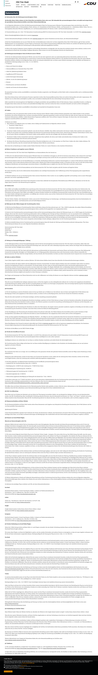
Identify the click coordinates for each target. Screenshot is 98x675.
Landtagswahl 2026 (33, 4)
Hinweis (22, 667)
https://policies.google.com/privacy (26, 510)
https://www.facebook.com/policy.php (26, 494)
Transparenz (34, 6)
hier (33, 328)
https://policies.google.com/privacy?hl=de (15, 640)
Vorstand (50, 4)
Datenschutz (8, 5)
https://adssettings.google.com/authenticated (54, 648)
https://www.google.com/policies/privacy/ (27, 648)
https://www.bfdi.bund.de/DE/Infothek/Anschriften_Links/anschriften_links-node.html (27, 382)
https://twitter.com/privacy (23, 502)
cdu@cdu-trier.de (86, 32)
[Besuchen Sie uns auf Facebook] (75, 2)
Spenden (43, 4)
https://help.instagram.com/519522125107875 (29, 520)
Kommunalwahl (66, 4)
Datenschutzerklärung (28, 663)
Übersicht (23, 665)
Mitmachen (19, 6)
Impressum (7, 3)
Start (17, 4)
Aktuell (23, 4)
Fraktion (57, 4)
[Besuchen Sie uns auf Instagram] (78, 2)
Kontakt (7, 1)
